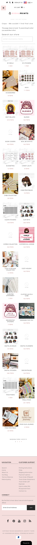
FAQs (20, 470)
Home (12, 19)
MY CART (19, 7)
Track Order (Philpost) (26, 477)
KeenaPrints (18, 531)
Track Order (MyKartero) (27, 479)
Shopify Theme (29, 531)
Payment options (24, 475)
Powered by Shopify (27, 533)
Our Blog (5, 475)
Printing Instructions (25, 468)
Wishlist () (18, 2)
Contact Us (22, 491)
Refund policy (6, 479)
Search (4, 468)
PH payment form (24, 488)
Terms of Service (7, 477)
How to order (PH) (24, 486)
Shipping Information (25, 472)
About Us (5, 472)
